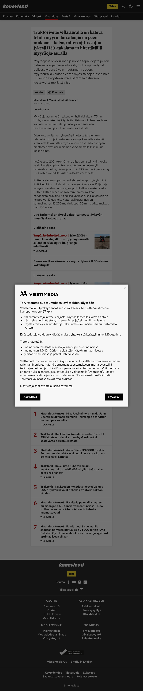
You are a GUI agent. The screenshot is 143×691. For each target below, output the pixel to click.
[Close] (125, 287)
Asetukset (30, 397)
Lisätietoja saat (46, 386)
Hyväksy (113, 397)
